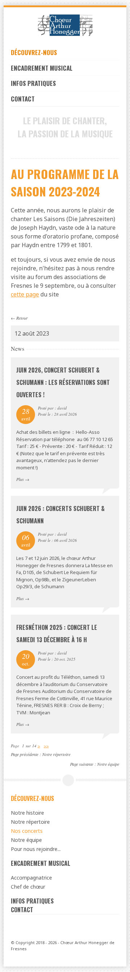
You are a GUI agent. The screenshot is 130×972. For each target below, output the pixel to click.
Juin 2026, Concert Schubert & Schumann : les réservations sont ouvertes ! (63, 382)
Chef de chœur (28, 886)
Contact (23, 98)
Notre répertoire (56, 754)
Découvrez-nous (34, 52)
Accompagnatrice (31, 877)
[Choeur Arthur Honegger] (65, 25)
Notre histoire (27, 812)
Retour (22, 318)
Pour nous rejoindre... (36, 849)
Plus (20, 479)
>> (46, 745)
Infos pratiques (33, 83)
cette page (25, 294)
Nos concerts (27, 830)
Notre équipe (108, 764)
